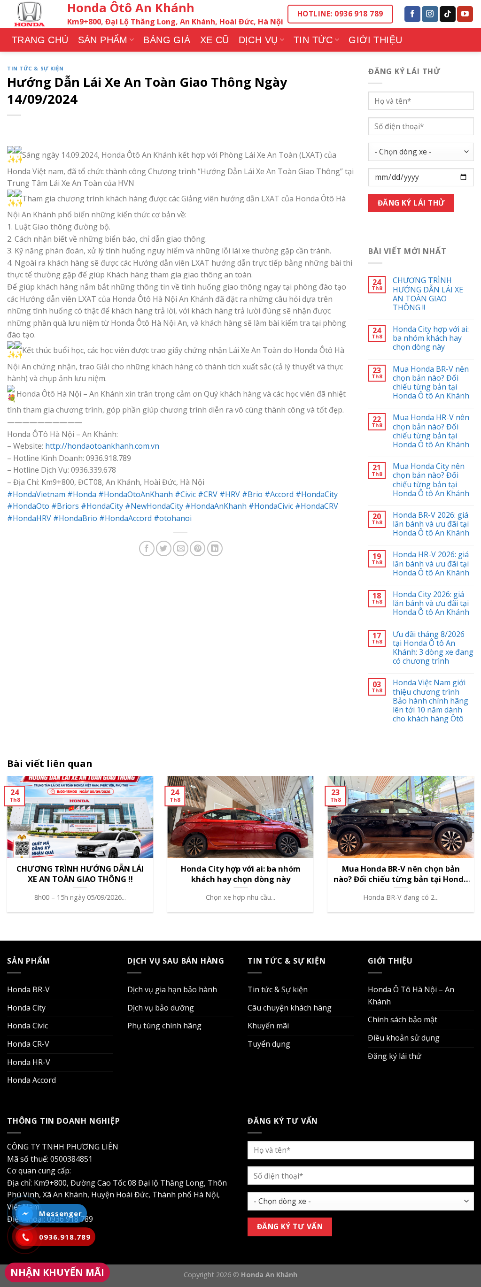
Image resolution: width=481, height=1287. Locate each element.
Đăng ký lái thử (394, 1056)
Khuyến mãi (268, 1025)
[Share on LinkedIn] (215, 548)
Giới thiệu (375, 40)
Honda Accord (31, 1080)
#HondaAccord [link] (125, 518)
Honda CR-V (28, 1044)
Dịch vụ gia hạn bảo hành (172, 989)
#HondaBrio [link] (75, 518)
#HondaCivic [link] (270, 506)
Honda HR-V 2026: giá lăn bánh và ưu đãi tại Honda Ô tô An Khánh (431, 563)
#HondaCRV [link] (316, 506)
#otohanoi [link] (173, 518)
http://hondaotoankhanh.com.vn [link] (102, 446)
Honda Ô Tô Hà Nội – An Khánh (411, 995)
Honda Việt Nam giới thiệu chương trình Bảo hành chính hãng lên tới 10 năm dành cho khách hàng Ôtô (430, 700)
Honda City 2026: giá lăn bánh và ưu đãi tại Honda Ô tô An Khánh (431, 603)
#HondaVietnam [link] (36, 494)
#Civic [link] (185, 494)
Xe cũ (214, 40)
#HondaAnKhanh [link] (216, 506)
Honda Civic (27, 1025)
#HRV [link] (229, 494)
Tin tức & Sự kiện (35, 68)
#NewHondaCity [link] (154, 506)
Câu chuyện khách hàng (290, 1008)
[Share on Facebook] (147, 548)
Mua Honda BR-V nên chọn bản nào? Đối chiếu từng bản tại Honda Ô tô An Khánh (431, 383)
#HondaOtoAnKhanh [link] (135, 494)
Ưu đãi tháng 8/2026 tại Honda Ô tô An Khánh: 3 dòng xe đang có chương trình (433, 648)
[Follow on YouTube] (465, 14)
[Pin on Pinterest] (197, 548)
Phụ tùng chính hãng (164, 1025)
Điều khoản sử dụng (404, 1038)
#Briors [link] (65, 506)
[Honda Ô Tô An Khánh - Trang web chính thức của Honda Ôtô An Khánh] (30, 14)
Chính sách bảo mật (402, 1019)
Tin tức (313, 40)
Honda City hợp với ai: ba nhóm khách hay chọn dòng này (431, 338)
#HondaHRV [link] (29, 518)
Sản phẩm (103, 40)
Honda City (26, 1008)
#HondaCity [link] (316, 494)
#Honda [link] (81, 494)
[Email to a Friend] (180, 548)
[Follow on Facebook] (412, 14)
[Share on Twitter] (163, 548)
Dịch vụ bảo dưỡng (160, 1008)
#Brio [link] (252, 494)
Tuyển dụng (269, 1044)
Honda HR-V (28, 1062)
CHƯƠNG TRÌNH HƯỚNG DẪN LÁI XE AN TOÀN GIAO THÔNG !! (428, 294)
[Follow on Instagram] (430, 14)
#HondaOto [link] (28, 506)
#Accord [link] (279, 494)
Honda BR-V (28, 989)
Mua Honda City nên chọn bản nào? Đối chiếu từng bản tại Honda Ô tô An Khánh (431, 480)
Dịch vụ (258, 40)
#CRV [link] (207, 494)
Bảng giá (166, 40)
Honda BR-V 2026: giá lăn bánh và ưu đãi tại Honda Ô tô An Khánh (431, 524)
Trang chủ (40, 40)
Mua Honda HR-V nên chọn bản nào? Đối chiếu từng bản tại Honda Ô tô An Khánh (431, 431)
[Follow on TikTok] (448, 14)
